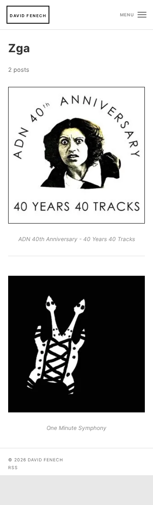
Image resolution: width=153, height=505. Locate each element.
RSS (13, 467)
